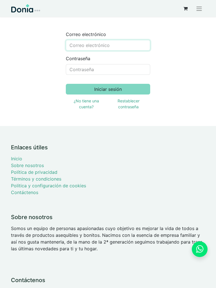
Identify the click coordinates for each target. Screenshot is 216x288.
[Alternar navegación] (199, 8)
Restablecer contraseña (129, 103)
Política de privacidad (34, 172)
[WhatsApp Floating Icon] (199, 249)
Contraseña (78, 58)
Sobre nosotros (27, 165)
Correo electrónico (86, 34)
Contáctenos (24, 192)
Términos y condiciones (36, 179)
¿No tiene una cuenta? (86, 103)
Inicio (16, 158)
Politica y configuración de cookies (48, 185)
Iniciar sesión (108, 89)
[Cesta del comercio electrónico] (185, 8)
